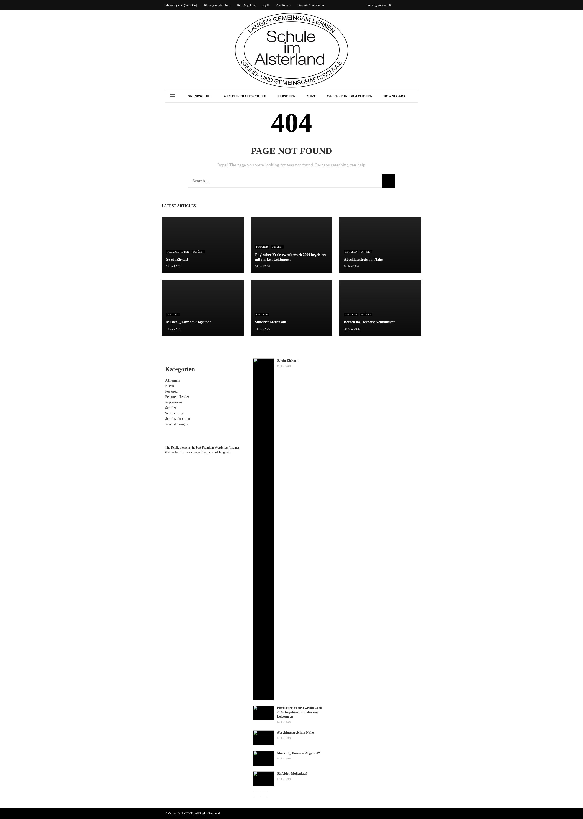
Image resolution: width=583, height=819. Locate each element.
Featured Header (178, 251)
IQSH (266, 5)
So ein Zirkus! (287, 360)
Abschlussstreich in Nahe (295, 732)
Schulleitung (174, 413)
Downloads (394, 96)
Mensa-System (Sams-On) (181, 5)
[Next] (264, 793)
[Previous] (256, 793)
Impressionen (174, 402)
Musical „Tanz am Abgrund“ (298, 753)
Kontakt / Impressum (311, 5)
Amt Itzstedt (283, 5)
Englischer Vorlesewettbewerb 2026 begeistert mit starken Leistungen (299, 712)
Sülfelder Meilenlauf (292, 773)
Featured (262, 247)
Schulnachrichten (177, 419)
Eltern (169, 386)
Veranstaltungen (176, 424)
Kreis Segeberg (246, 5)
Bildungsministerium (217, 5)
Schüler (198, 251)
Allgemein (172, 380)
